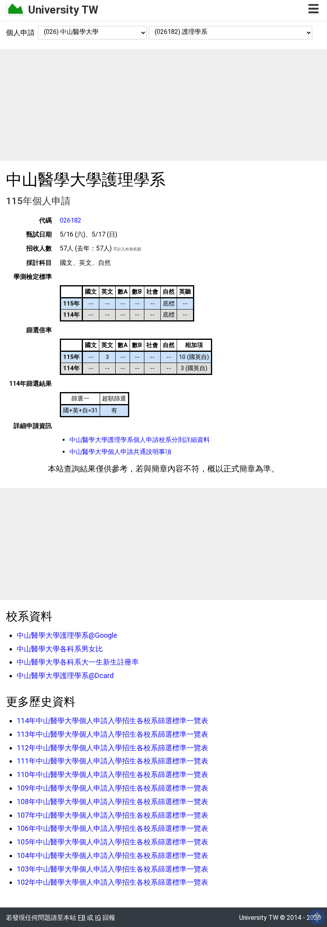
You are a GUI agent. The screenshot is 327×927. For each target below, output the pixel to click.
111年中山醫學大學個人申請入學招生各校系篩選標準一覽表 (112, 761)
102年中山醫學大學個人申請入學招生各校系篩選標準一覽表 (112, 882)
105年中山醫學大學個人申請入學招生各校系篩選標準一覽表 (112, 842)
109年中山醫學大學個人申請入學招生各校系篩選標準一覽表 (112, 788)
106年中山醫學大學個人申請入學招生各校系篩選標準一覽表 (112, 828)
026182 (70, 220)
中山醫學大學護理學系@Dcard (65, 675)
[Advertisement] (163, 105)
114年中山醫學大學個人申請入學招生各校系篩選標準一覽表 (112, 720)
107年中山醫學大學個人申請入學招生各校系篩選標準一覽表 (112, 815)
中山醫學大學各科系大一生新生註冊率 (78, 662)
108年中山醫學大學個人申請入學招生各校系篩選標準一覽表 (112, 801)
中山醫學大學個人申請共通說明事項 (120, 452)
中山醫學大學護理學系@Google (67, 635)
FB (81, 917)
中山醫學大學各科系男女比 (60, 649)
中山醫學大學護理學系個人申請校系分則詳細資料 (139, 440)
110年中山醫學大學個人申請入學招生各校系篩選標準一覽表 (112, 774)
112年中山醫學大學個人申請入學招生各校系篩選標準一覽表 (112, 748)
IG (98, 917)
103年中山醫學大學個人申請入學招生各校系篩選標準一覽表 (112, 869)
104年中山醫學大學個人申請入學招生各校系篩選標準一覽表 (112, 855)
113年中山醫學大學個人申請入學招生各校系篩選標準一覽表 (112, 734)
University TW (63, 9)
